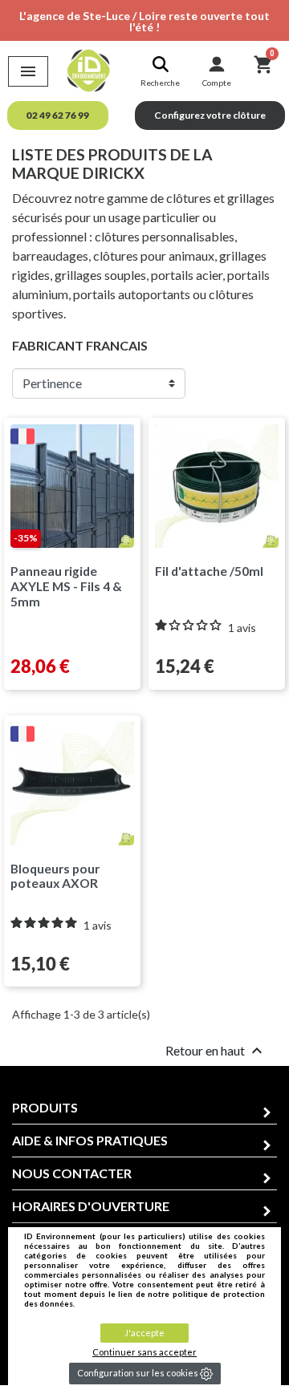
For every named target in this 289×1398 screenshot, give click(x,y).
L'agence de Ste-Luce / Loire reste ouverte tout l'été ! (144, 21)
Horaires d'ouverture (90, 1206)
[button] (57, 115)
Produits (45, 1107)
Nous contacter (72, 1173)
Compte (216, 82)
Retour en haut (216, 1050)
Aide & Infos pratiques (90, 1140)
